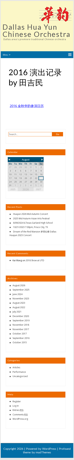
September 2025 (21, 289)
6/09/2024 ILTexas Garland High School (33, 222)
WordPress (49, 448)
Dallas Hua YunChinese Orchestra (36, 30)
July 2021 (17, 311)
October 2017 (20, 333)
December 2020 (21, 316)
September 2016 (21, 338)
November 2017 (21, 329)
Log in (16, 405)
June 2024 (17, 294)
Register (17, 401)
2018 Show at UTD (35, 260)
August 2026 (19, 285)
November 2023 (21, 298)
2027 (38, 189)
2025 (12, 189)
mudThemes (43, 452)
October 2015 (20, 342)
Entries (18, 410)
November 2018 (21, 324)
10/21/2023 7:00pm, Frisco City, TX (30, 227)
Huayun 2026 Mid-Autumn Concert (30, 214)
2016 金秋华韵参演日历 (27, 106)
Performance (19, 371)
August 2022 (19, 307)
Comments (20, 414)
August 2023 (19, 302)
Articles (16, 367)
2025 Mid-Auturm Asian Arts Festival (31, 218)
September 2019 (21, 320)
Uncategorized (20, 376)
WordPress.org (20, 418)
